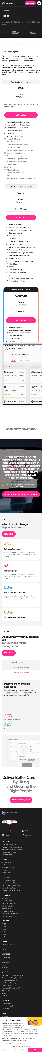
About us (4, 993)
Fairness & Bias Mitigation (9, 980)
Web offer (5, 947)
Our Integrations (7, 1003)
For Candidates (6, 862)
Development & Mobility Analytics (12, 849)
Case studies (6, 957)
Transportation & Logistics (10, 903)
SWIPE (4, 926)
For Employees (6, 872)
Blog (3, 960)
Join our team (6, 990)
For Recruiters (6, 865)
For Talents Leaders (8, 867)
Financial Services (7, 911)
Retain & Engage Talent (9, 888)
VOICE (4, 924)
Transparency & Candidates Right (12, 975)
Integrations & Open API (9, 852)
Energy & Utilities (7, 916)
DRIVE (4, 929)
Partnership (5, 1008)
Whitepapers (6, 962)
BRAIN (4, 931)
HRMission (5, 967)
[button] (39, 3)
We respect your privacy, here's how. (12, 1043)
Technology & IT (7, 901)
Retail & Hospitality (7, 906)
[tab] (21, 43)
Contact (4, 995)
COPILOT (5, 936)
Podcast (4, 965)
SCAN (4, 934)
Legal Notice (5, 1016)
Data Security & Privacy (9, 983)
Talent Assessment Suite (9, 844)
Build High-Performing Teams (11, 890)
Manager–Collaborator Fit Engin (12, 847)
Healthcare (5, 898)
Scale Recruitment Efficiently (10, 883)
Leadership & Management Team (12, 988)
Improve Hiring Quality (8, 880)
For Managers (6, 870)
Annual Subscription (8, 944)
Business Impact (7, 985)
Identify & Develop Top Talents (11, 885)
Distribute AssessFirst (8, 1006)
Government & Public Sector (10, 913)
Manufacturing (6, 908)
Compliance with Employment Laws (13, 978)
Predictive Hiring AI (7, 854)
